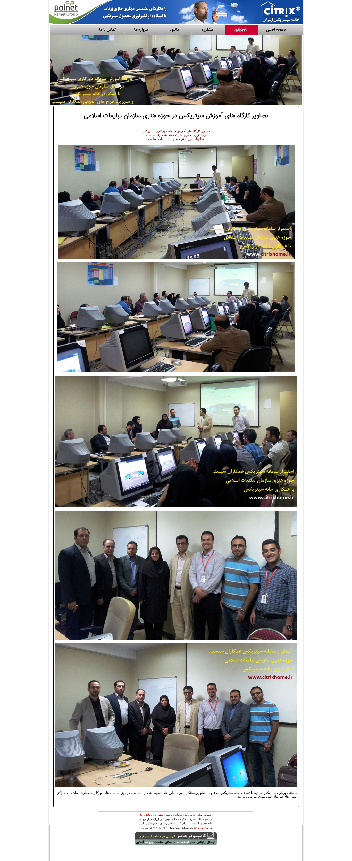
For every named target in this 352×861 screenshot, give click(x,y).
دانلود (169, 814)
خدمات (178, 814)
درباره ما (190, 814)
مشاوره (159, 814)
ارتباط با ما (146, 814)
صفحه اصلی (204, 814)
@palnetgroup (203, 827)
